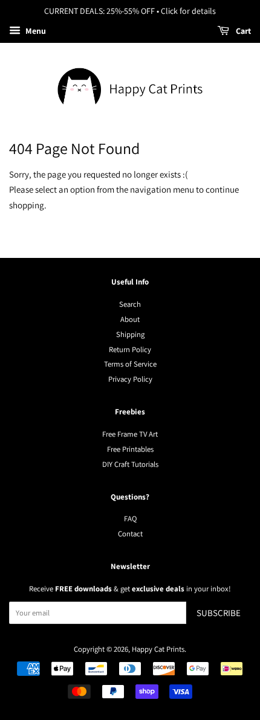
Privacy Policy (130, 379)
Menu (35, 30)
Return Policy (130, 349)
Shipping (130, 334)
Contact (130, 534)
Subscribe (219, 613)
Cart (242, 30)
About (130, 319)
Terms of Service (130, 364)
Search (130, 304)
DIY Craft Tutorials (130, 464)
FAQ (130, 518)
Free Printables (130, 449)
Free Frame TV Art (130, 434)
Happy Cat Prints (158, 649)
